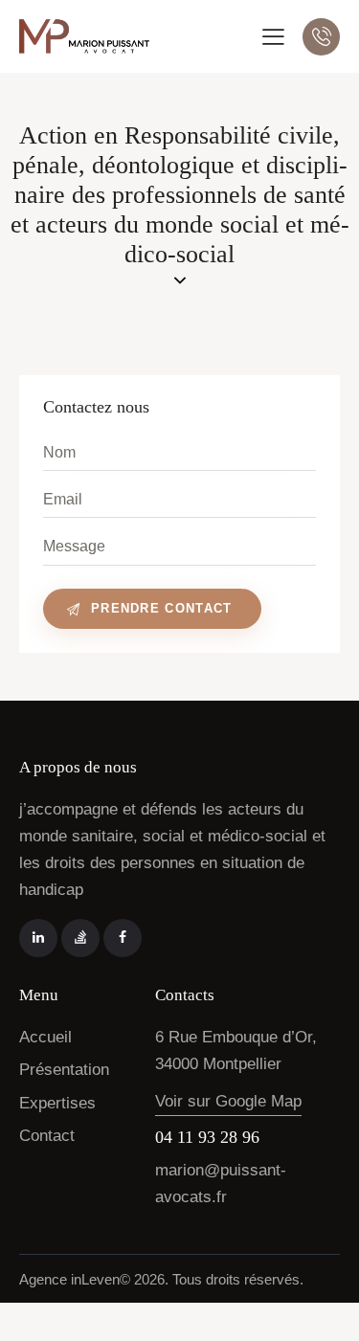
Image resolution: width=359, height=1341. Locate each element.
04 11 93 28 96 (207, 1137)
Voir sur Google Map (228, 1101)
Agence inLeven (69, 1279)
